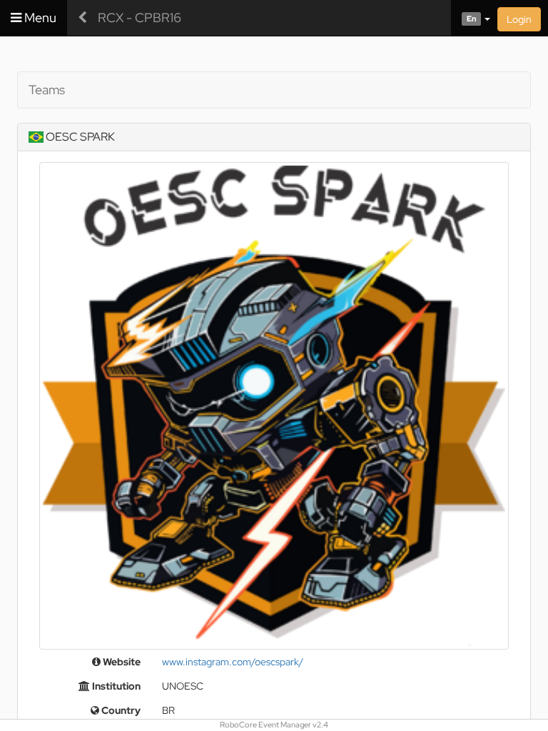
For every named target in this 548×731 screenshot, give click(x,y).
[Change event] (82, 18)
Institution (115, 686)
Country (120, 710)
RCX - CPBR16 (139, 17)
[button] (470, 18)
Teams (47, 89)
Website (121, 661)
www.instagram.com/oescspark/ (232, 661)
